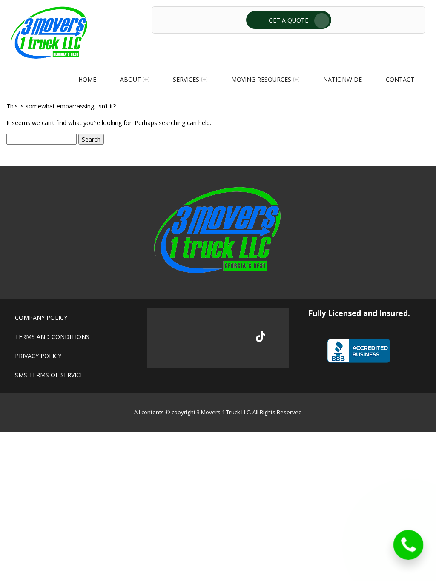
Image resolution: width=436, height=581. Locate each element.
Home (87, 79)
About (130, 79)
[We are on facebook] (175, 338)
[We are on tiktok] (260, 336)
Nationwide (342, 79)
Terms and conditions (52, 337)
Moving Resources (261, 79)
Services (186, 79)
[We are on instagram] (232, 338)
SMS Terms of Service (49, 375)
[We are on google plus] (204, 338)
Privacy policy (38, 356)
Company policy (41, 317)
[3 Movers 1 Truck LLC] (49, 56)
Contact (400, 79)
